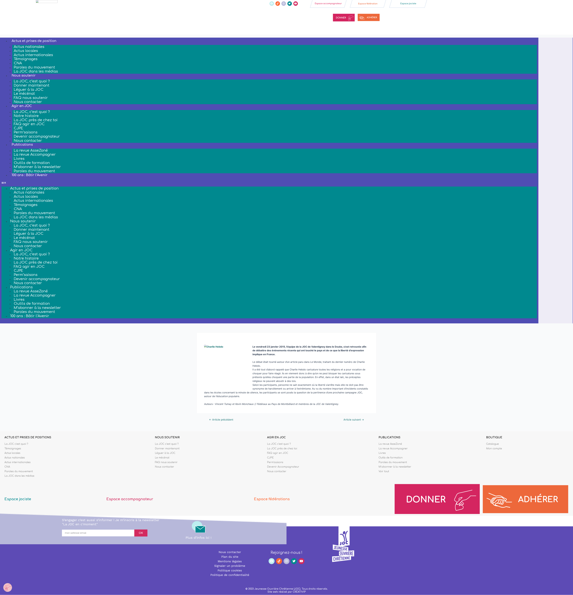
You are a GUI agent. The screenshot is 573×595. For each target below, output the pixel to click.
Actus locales (26, 51)
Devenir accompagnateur (37, 136)
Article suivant (354, 419)
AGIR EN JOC (276, 437)
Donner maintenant (31, 85)
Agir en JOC (22, 106)
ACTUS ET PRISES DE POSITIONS (27, 437)
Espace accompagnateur (129, 499)
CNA (18, 63)
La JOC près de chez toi (36, 120)
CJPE (18, 128)
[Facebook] (271, 3)
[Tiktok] (277, 3)
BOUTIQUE (494, 437)
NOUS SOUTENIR (167, 437)
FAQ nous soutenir (31, 98)
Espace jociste (17, 499)
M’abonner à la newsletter (37, 167)
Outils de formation (32, 163)
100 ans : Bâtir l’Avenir (29, 175)
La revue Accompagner (35, 155)
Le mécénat (24, 94)
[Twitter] (289, 3)
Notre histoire (26, 116)
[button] (269, 183)
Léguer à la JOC (28, 90)
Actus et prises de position (34, 41)
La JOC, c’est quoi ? (32, 81)
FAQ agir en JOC (29, 124)
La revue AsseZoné (31, 150)
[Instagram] (283, 3)
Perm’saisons (25, 132)
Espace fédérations (272, 499)
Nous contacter (28, 102)
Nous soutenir (24, 75)
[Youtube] (295, 3)
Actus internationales (33, 55)
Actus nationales (29, 47)
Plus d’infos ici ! (198, 537)
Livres (19, 159)
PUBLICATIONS (389, 437)
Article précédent (221, 419)
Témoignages (25, 59)
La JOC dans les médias (36, 71)
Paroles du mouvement (34, 67)
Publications (22, 144)
